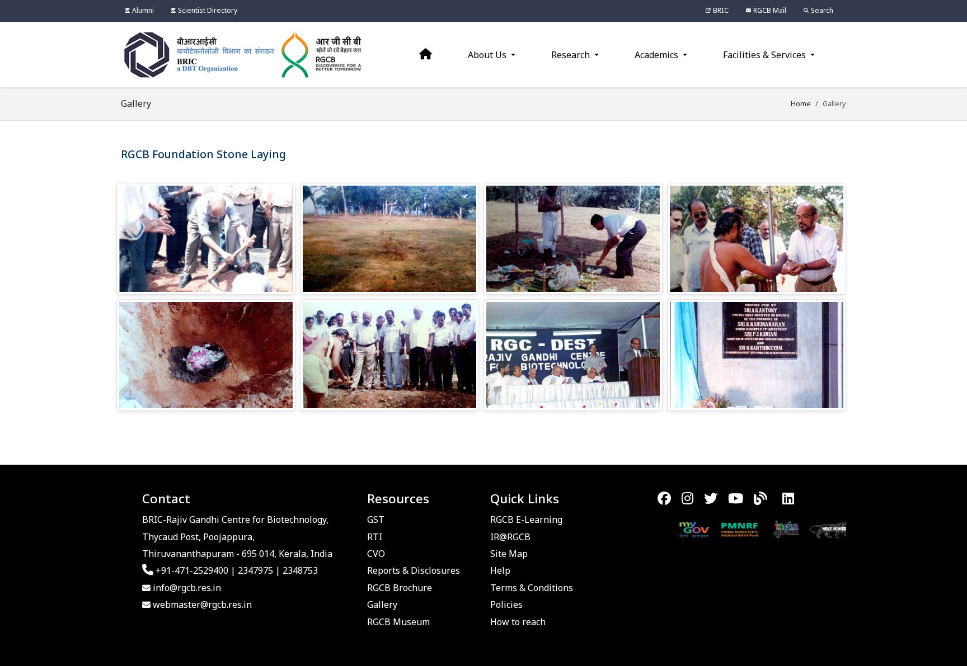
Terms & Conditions (531, 588)
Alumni (143, 10)
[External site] (672, 529)
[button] (205, 239)
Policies (506, 604)
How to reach (518, 622)
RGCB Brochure (399, 588)
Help (500, 570)
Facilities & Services (765, 55)
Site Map (509, 553)
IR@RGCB (510, 537)
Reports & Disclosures (413, 570)
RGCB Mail (769, 10)
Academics (657, 55)
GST (375, 519)
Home (801, 103)
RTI (374, 537)
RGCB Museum (398, 622)
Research (571, 55)
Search (822, 10)
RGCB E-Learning (526, 519)
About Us (488, 55)
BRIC (721, 10)
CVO (376, 553)
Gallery (382, 604)
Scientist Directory (207, 10)
